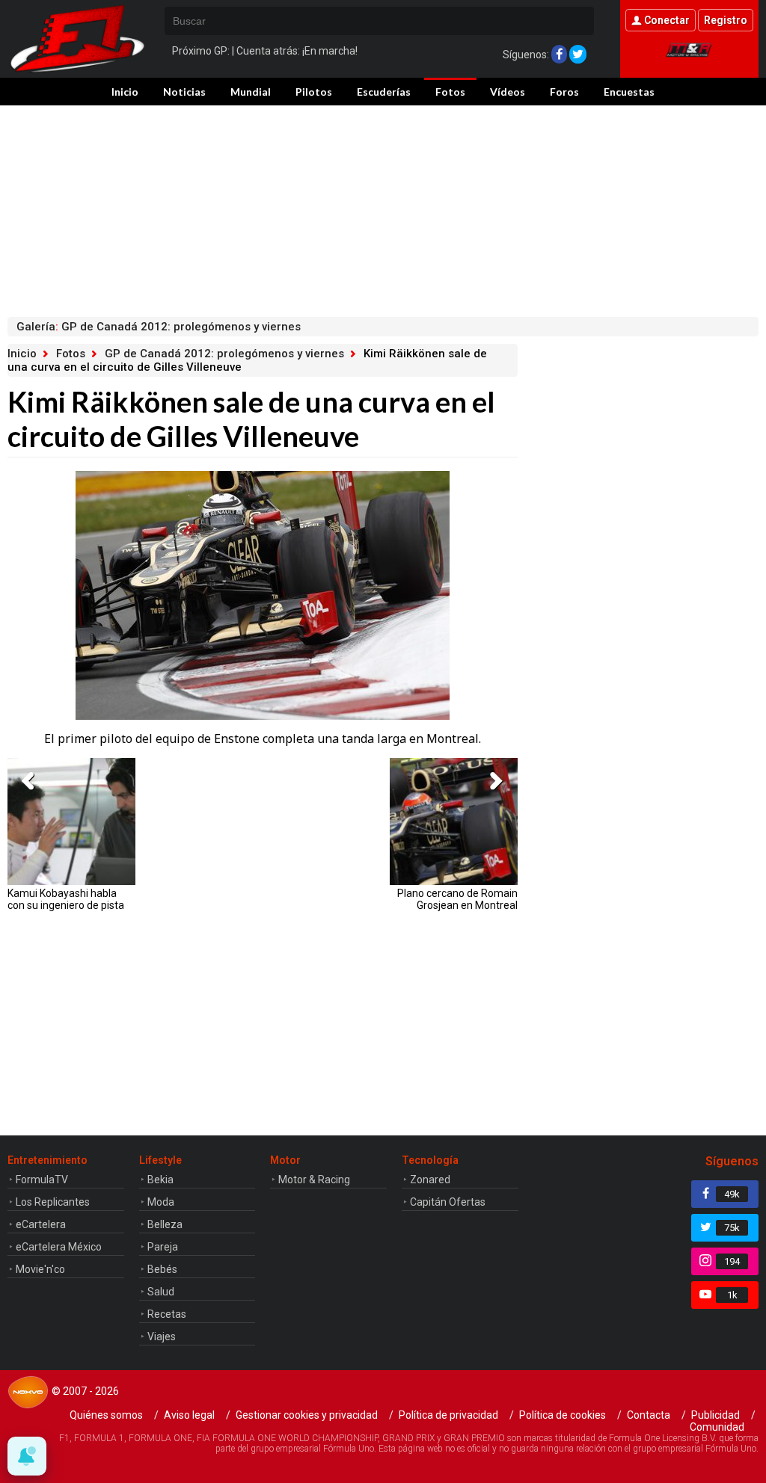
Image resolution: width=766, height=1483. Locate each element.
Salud (160, 1292)
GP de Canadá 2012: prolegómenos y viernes (224, 353)
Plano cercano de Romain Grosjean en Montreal (457, 899)
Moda (160, 1202)
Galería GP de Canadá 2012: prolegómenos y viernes (158, 326)
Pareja (162, 1247)
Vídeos (507, 91)
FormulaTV (42, 1180)
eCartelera (41, 1224)
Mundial (250, 91)
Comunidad (717, 1427)
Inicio (124, 91)
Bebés (162, 1269)
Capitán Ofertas (447, 1202)
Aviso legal (189, 1415)
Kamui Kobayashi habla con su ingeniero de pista (65, 899)
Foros (564, 91)
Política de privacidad (448, 1415)
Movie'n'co (40, 1269)
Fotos (450, 91)
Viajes (161, 1336)
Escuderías (384, 91)
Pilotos (313, 91)
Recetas (166, 1314)
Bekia (160, 1180)
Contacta (648, 1415)
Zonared (430, 1180)
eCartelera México (59, 1247)
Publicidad (715, 1415)
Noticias (184, 91)
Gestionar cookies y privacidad (307, 1415)
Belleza (165, 1224)
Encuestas (629, 91)
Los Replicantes (53, 1202)
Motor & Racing (314, 1180)
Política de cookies (562, 1415)
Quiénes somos (106, 1415)
